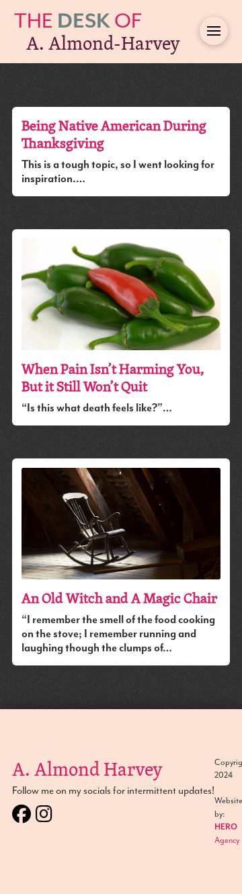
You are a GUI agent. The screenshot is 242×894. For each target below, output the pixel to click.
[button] (214, 31)
